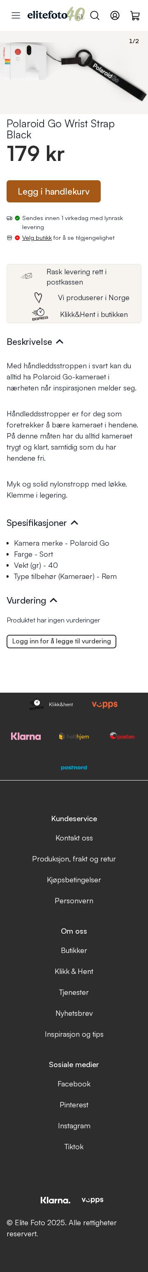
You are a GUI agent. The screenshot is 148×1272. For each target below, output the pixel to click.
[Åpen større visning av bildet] (74, 72)
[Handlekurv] (135, 15)
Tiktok (74, 1146)
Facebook (74, 1083)
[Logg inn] (115, 15)
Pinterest (74, 1104)
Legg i (54, 191)
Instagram (74, 1125)
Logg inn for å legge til (61, 641)
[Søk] (95, 15)
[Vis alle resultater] (16, 15)
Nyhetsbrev (74, 1012)
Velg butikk (37, 237)
